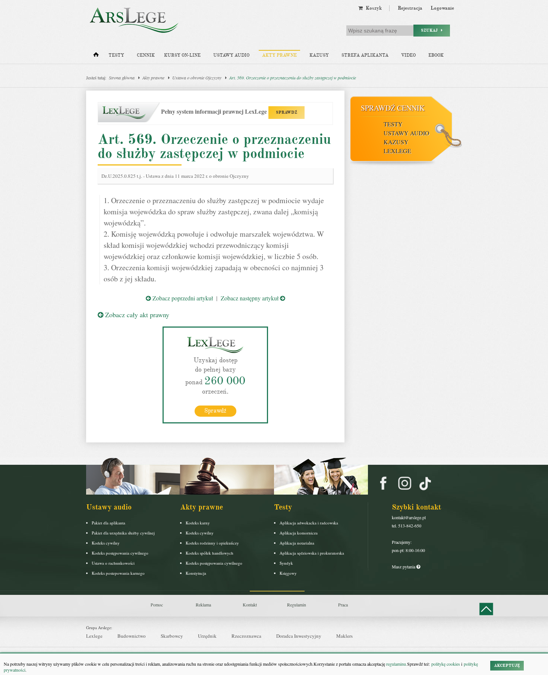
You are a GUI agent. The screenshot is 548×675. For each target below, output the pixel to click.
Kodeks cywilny (106, 543)
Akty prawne (279, 55)
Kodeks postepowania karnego (118, 573)
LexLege (397, 151)
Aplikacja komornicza (299, 533)
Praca (343, 605)
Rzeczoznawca (246, 636)
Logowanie (442, 8)
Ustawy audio (231, 55)
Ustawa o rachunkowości (113, 563)
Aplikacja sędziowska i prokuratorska (312, 553)
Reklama (203, 605)
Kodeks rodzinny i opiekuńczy (212, 543)
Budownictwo (131, 636)
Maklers (344, 636)
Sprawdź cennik (393, 108)
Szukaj (431, 30)
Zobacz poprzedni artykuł (182, 298)
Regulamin (296, 605)
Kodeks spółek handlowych (209, 553)
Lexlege (94, 636)
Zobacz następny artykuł (250, 298)
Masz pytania (404, 567)
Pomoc (157, 605)
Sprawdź (215, 410)
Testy (116, 55)
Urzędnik (207, 636)
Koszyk (372, 8)
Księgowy (288, 573)
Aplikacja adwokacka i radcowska (309, 523)
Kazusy (319, 55)
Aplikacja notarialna (297, 543)
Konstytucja (196, 573)
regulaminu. (396, 664)
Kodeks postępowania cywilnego (120, 553)
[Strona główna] (96, 56)
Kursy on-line (182, 55)
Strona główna (122, 78)
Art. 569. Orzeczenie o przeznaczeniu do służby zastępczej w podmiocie (292, 78)
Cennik (146, 55)
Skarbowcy (172, 636)
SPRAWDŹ (286, 112)
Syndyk (286, 563)
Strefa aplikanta (364, 55)
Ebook (436, 55)
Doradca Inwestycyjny (298, 636)
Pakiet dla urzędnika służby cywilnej (123, 533)
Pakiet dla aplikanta (108, 523)
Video (408, 55)
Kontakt (250, 605)
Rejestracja (410, 8)
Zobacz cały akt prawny (136, 314)
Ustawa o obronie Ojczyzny (196, 78)
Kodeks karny (198, 523)
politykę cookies (445, 664)
